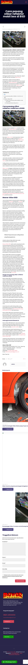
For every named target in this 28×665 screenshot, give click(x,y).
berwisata (13, 272)
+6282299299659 (10, 349)
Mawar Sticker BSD (11, 652)
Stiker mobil (19, 85)
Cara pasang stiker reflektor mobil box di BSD (13, 97)
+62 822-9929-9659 (12, 350)
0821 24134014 (9, 615)
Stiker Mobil (18, 77)
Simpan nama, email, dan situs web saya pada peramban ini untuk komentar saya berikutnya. (12, 576)
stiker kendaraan (13, 82)
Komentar (5, 541)
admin (11, 29)
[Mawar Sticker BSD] (6, 2)
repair (4, 160)
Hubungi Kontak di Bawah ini (12, 103)
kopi (16, 128)
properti (11, 201)
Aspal (20, 138)
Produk (20, 201)
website (23, 333)
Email (4, 563)
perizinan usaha (15, 327)
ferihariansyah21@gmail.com (12, 352)
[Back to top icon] (14, 648)
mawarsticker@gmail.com (9, 617)
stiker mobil (10, 137)
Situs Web (4, 569)
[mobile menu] (26, 2)
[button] (9, 661)
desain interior (12, 129)
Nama (4, 557)
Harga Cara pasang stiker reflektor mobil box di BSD (14, 101)
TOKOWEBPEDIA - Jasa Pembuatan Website (15, 654)
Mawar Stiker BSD (8, 99)
